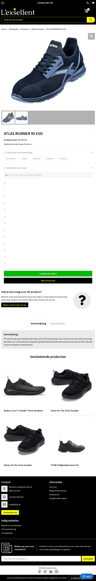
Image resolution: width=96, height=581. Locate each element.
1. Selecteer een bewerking (18, 152)
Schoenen (24, 29)
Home (3, 29)
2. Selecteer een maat (15, 167)
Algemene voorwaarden (11, 525)
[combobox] (44, 20)
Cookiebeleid (6, 533)
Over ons (53, 487)
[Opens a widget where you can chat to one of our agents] (87, 577)
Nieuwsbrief (54, 494)
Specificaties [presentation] (57, 323)
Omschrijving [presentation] (38, 323)
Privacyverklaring (8, 529)
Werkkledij (13, 29)
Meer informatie (48, 280)
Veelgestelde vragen (58, 498)
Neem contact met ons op (14, 305)
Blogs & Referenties (57, 490)
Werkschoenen (37, 29)
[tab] (38, 323)
